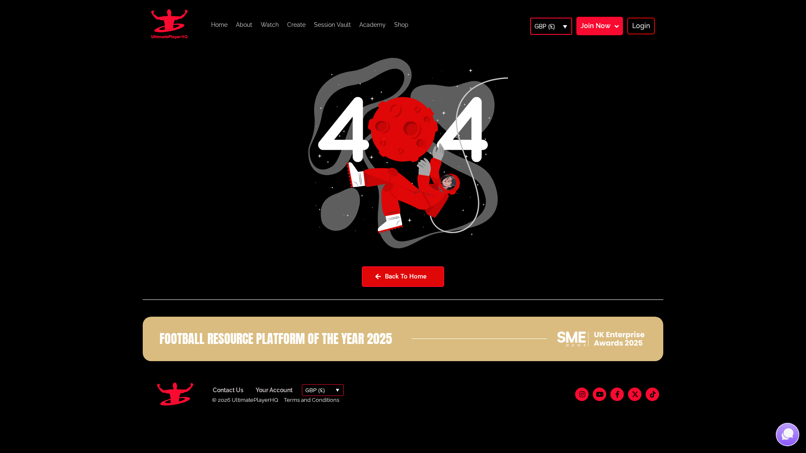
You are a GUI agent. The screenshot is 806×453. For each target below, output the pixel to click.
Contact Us (228, 390)
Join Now (595, 26)
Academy (372, 24)
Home (219, 24)
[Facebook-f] (617, 394)
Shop (401, 24)
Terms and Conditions (311, 400)
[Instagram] (582, 394)
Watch (270, 24)
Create (296, 24)
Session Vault (332, 24)
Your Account (274, 390)
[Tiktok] (652, 394)
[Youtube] (599, 394)
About (244, 24)
